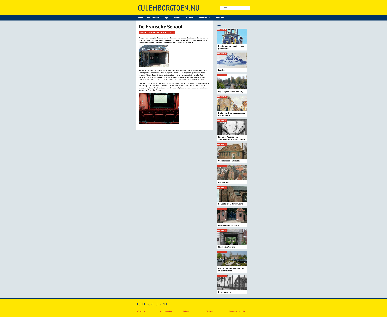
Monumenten (158, 33)
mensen (189, 18)
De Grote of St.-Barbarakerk (230, 204)
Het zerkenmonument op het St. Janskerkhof (231, 269)
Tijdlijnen (169, 33)
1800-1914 (148, 33)
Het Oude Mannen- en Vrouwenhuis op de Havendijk (231, 138)
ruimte (177, 18)
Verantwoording (166, 311)
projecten (220, 18)
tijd (166, 18)
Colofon (186, 311)
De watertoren (224, 292)
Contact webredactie (237, 311)
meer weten (204, 18)
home (140, 18)
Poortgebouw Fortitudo (228, 225)
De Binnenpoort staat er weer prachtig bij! (231, 47)
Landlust (222, 70)
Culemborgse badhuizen (229, 161)
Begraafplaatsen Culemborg (230, 91)
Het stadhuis (223, 182)
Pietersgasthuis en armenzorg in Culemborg (231, 114)
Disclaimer (210, 311)
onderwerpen (153, 18)
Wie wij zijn (141, 311)
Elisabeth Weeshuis (227, 247)
